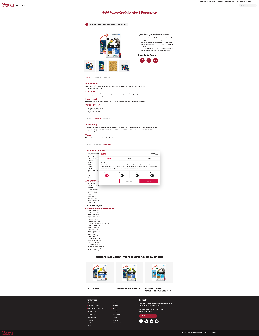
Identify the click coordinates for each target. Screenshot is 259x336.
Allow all (149, 181)
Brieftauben (91, 314)
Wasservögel (92, 311)
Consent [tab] (109, 158)
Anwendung (97, 77)
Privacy (207, 332)
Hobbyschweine (117, 323)
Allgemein (88, 77)
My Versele (203, 1)
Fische (115, 302)
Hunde (115, 308)
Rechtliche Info (198, 332)
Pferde (115, 317)
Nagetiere (91, 320)
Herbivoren (116, 320)
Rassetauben (92, 317)
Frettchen (91, 326)
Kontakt (250, 1)
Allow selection (129, 181)
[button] (255, 1)
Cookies (213, 332)
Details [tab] (129, 158)
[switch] (122, 175)
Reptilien (115, 305)
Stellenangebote (240, 1)
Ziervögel (91, 302)
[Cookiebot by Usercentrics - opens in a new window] (152, 154)
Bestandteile (107, 77)
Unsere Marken (229, 1)
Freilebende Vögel (93, 305)
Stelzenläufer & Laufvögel (96, 308)
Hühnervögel (117, 314)
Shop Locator (212, 1)
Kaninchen (91, 323)
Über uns (220, 1)
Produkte (98, 24)
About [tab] (149, 158)
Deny (110, 181)
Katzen (115, 311)
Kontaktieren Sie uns (148, 316)
